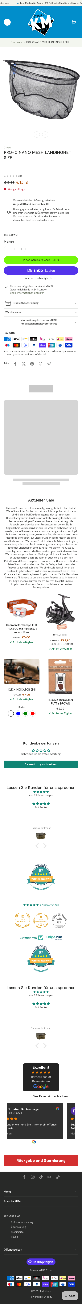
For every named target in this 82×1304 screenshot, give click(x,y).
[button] (41, 260)
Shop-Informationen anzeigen (27, 292)
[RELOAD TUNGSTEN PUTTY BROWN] (60, 676)
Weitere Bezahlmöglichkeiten (41, 278)
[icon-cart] (74, 22)
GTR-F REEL (60, 635)
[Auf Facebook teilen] (15, 364)
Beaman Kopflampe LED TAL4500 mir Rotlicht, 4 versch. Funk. (21, 628)
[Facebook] (24, 1177)
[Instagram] (32, 1177)
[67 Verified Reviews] (41, 892)
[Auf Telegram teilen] (49, 364)
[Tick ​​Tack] (41, 1177)
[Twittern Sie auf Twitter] (23, 364)
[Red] (32, 713)
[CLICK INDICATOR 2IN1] (21, 671)
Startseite (16, 42)
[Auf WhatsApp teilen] (40, 364)
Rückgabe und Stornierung (41, 1160)
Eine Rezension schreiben (50, 1096)
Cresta (7, 147)
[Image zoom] (41, 88)
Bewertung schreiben (41, 764)
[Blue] (18, 713)
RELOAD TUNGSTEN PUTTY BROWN (60, 701)
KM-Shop (45, 1291)
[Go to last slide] (37, 134)
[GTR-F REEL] (60, 612)
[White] (11, 713)
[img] (41, 792)
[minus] (8, 249)
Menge (9, 242)
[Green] (25, 713)
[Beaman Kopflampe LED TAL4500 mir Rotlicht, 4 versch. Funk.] (21, 607)
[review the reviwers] (51, 1108)
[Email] (49, 1177)
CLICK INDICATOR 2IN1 (21, 689)
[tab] (6, 682)
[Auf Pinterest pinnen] (32, 364)
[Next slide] (45, 134)
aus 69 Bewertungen (41, 795)
